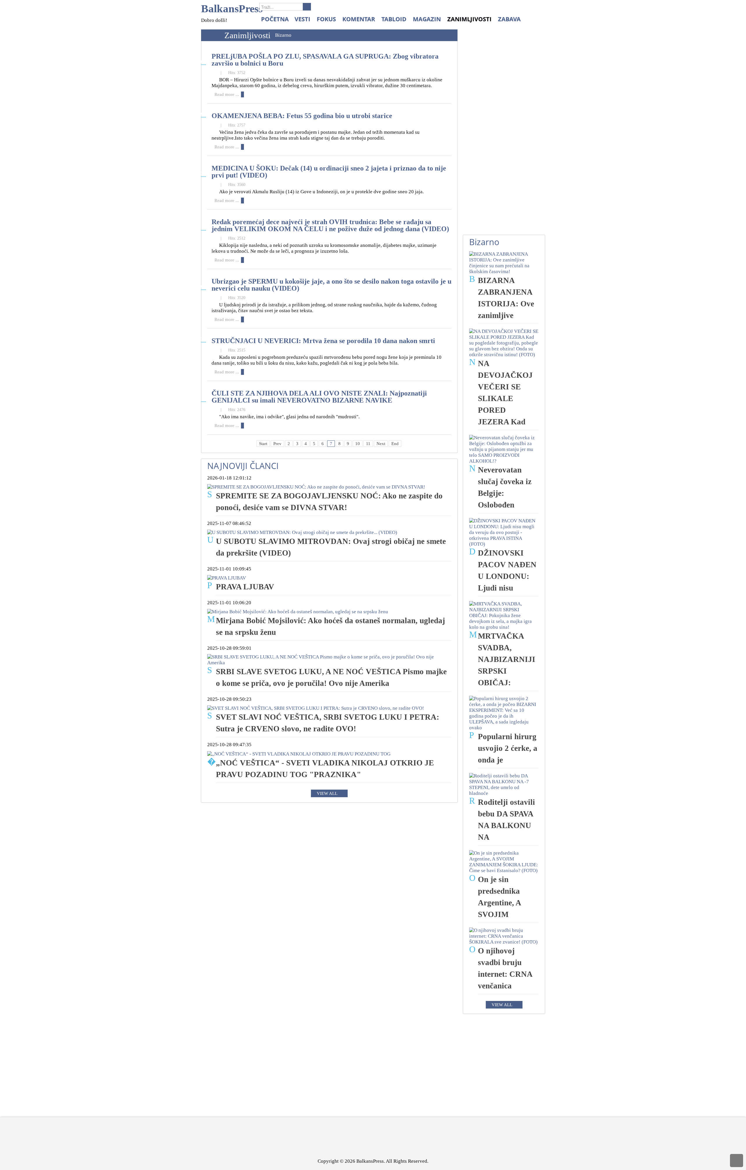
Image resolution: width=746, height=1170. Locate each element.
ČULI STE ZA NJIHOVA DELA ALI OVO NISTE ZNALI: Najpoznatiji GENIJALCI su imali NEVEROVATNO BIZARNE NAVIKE (319, 396)
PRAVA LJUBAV (245, 586)
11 (368, 443)
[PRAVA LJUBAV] (226, 577)
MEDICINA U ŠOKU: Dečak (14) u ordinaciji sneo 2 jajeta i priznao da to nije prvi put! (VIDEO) (329, 171)
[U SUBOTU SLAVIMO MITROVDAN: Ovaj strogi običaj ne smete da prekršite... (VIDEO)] (302, 532)
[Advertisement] (506, 137)
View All (327, 793)
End (395, 443)
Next (380, 443)
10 (357, 443)
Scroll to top (736, 1160)
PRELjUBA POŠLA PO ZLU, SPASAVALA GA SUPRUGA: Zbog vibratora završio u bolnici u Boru (325, 59)
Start (263, 443)
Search (307, 6)
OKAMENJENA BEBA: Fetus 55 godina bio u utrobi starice (302, 116)
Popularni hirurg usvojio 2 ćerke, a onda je (507, 748)
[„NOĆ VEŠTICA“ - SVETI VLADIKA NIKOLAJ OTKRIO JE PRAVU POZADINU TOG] (298, 753)
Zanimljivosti (247, 35)
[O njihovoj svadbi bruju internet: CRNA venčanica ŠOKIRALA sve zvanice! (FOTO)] (504, 936)
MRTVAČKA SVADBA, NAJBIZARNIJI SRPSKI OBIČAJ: (506, 659)
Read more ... (226, 94)
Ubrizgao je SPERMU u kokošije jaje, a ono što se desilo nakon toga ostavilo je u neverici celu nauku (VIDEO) (331, 284)
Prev (277, 443)
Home (211, 35)
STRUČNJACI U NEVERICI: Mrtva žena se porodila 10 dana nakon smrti (323, 341)
